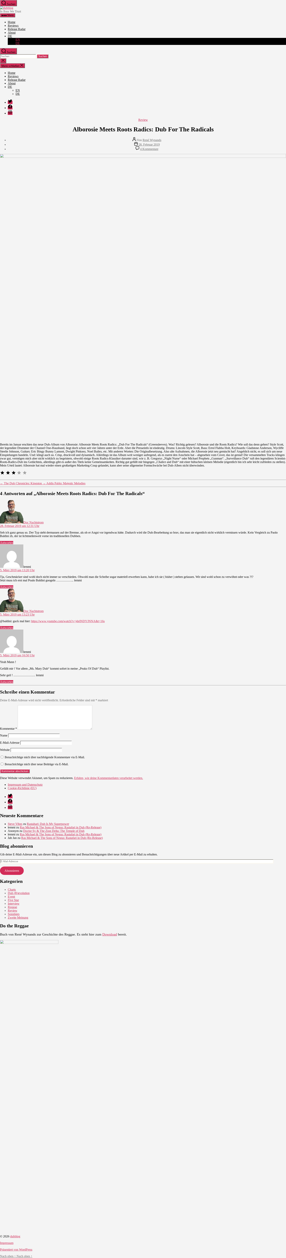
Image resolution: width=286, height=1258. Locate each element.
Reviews (13, 25)
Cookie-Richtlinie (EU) (22, 788)
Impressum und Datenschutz (25, 784)
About (12, 32)
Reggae (12, 907)
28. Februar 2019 (149, 144)
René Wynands (152, 140)
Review (143, 119)
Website (5, 749)
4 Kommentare (149, 149)
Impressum (6, 1243)
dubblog (15, 1236)
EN (18, 39)
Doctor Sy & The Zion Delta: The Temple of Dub (53, 831)
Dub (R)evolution (19, 893)
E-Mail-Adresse (9, 742)
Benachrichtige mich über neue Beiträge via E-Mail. (36, 764)
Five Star (13, 900)
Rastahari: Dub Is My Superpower (48, 824)
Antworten (6, 542)
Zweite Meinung (18, 917)
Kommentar (8, 728)
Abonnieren (11, 870)
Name (3, 735)
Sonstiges (13, 914)
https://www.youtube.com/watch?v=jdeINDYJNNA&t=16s (68, 621)
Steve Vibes (15, 824)
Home (11, 22)
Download (109, 934)
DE (10, 36)
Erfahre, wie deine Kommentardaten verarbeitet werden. (108, 778)
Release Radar (16, 29)
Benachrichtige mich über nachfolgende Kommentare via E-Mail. (45, 757)
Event (11, 896)
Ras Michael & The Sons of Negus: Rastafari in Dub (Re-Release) (60, 827)
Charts (12, 889)
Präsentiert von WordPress (16, 1249)
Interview (13, 903)
